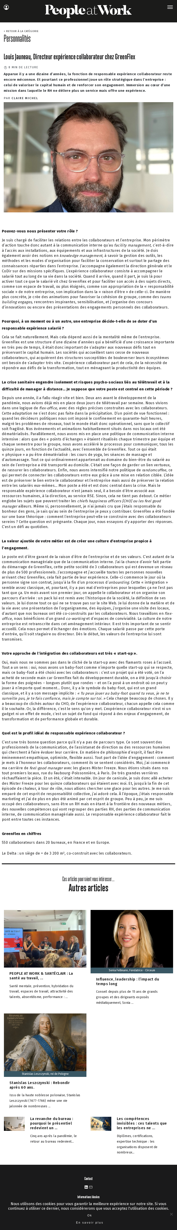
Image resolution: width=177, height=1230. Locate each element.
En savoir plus (89, 1222)
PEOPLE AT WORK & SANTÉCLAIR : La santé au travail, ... (41, 975)
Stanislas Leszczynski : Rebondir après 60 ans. (39, 1085)
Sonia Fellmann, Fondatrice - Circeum (132, 970)
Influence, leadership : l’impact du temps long (127, 981)
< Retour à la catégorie (21, 31)
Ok (89, 1215)
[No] (171, 1214)
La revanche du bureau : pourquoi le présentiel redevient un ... (51, 1124)
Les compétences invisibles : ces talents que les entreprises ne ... (142, 1124)
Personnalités (17, 38)
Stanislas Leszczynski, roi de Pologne (45, 1074)
